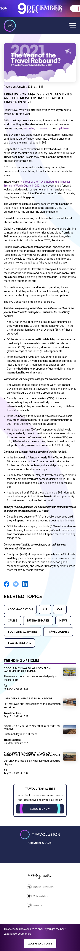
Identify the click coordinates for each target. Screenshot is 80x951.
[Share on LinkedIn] (25, 586)
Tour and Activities (22, 632)
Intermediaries (38, 620)
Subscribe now (40, 809)
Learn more (24, 933)
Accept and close (40, 944)
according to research (37, 128)
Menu (72, 25)
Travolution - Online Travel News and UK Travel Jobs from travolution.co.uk (40, 834)
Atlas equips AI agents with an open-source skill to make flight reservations (32, 754)
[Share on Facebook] (6, 586)
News (63, 620)
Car (60, 609)
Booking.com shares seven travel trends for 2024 (32, 727)
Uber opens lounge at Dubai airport (28, 699)
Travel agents (58, 632)
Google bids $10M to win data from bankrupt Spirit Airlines (27, 670)
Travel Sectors (19, 643)
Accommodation (20, 609)
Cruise (12, 620)
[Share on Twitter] (16, 586)
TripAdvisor (62, 128)
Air (45, 609)
